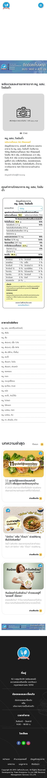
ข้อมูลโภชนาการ (37, 759)
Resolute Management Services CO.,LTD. (28, 773)
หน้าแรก (6, 759)
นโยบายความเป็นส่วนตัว (23, 706)
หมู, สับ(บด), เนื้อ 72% (10, 342)
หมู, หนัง (5, 390)
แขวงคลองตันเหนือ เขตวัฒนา (23, 682)
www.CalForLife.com (24, 303)
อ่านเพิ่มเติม (34, 498)
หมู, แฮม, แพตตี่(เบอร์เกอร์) (12, 328)
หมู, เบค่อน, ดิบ (7, 415)
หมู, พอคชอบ (7, 371)
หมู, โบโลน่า (6, 400)
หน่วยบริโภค (9, 208)
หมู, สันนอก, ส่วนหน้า (10, 366)
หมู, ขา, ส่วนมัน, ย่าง (9, 419)
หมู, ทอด (5, 376)
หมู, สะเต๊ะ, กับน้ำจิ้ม (9, 395)
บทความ (11, 764)
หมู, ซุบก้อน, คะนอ (8, 386)
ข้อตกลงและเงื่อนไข (23, 700)
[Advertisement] (23, 35)
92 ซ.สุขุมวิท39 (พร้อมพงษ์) (23, 679)
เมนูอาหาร (23, 764)
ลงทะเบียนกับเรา (23, 305)
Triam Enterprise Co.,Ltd (23, 772)
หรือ (23, 703)
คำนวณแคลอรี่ (20, 759)
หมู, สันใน (5, 333)
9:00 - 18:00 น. (23, 724)
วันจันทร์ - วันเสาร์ (23, 721)
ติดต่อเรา (35, 764)
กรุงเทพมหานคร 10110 (23, 685)
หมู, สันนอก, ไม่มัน (9, 362)
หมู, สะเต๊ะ (5, 357)
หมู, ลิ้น (4, 337)
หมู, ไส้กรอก (6, 405)
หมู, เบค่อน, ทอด (8, 410)
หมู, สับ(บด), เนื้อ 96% (10, 347)
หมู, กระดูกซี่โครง (8, 381)
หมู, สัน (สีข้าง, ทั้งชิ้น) (10, 352)
